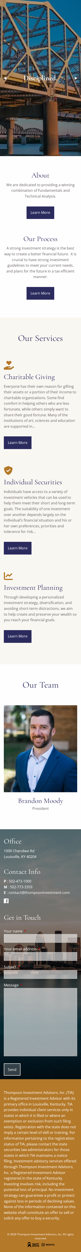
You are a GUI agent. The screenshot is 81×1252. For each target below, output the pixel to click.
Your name (31, 931)
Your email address (38, 949)
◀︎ (7, 78)
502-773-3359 (21, 887)
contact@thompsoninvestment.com (39, 892)
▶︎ (78, 78)
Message (29, 985)
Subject (28, 967)
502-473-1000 (20, 881)
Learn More (40, 212)
